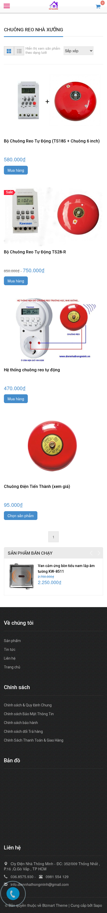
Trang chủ (12, 667)
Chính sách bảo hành (21, 723)
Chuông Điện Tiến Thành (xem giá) (37, 486)
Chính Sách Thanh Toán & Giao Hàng (33, 740)
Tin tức (9, 649)
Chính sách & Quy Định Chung (28, 705)
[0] (98, 6)
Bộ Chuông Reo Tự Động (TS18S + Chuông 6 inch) (52, 141)
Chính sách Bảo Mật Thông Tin (29, 714)
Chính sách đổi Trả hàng (23, 731)
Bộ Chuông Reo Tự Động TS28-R (35, 252)
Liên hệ (10, 658)
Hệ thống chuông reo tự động (32, 369)
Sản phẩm (12, 641)
